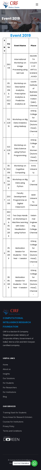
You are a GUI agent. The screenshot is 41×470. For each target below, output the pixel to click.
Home (4, 23)
